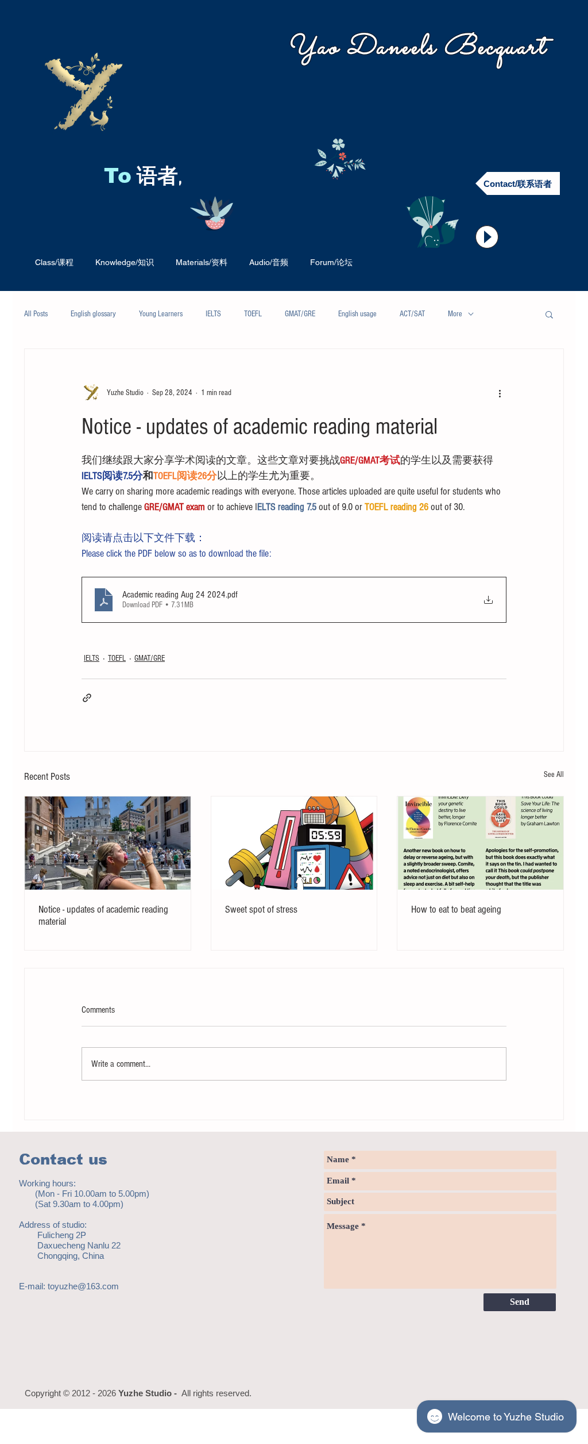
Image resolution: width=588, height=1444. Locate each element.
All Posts (36, 314)
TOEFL (253, 314)
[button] (549, 314)
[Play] (487, 237)
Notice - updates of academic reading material (103, 915)
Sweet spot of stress (261, 909)
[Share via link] (87, 697)
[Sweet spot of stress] (294, 843)
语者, (162, 177)
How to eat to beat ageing (456, 909)
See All (554, 774)
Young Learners (161, 314)
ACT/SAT (412, 314)
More (455, 314)
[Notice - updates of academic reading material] (108, 843)
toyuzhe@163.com (83, 1286)
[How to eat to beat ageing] (480, 843)
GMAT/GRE (300, 314)
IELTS (213, 314)
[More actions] (499, 393)
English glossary (93, 314)
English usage (357, 314)
